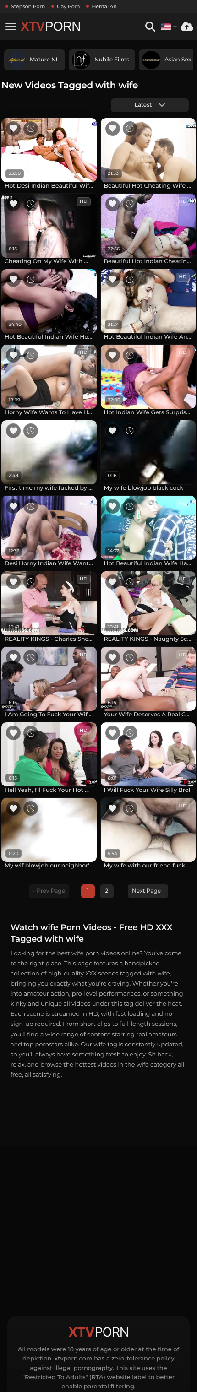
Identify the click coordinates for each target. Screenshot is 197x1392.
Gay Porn (68, 6)
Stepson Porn (28, 6)
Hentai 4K (104, 6)
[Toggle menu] (10, 26)
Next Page (146, 891)
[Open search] (150, 27)
